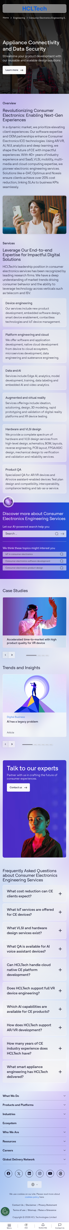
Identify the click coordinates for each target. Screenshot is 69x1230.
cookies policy (32, 1197)
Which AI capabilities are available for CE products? (28, 1009)
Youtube (50, 1173)
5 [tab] (46, 744)
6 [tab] (50, 744)
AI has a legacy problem (22, 721)
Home (6, 17)
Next (12, 655)
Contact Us (18, 1205)
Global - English (34, 1184)
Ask (26, 1228)
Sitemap (32, 1210)
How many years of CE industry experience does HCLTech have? (27, 1048)
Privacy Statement (48, 1205)
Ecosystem (9, 1123)
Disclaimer (31, 1205)
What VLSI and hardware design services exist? (27, 930)
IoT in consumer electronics (19, 554)
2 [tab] (39, 655)
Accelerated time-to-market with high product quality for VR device (31, 641)
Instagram (40, 1173)
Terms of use (19, 1210)
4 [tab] (46, 655)
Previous (6, 655)
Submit (62, 534)
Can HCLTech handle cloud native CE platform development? (29, 969)
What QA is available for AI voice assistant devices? (28, 948)
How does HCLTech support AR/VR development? (29, 1027)
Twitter (19, 1173)
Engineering (19, 17)
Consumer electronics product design (24, 567)
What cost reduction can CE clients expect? (30, 893)
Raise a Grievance (47, 1210)
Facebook (8, 1173)
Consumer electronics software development (27, 561)
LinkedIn (29, 1173)
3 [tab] (43, 655)
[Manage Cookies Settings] (5, 1211)
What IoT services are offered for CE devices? (30, 912)
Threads (60, 1173)
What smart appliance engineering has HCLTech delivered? (27, 1071)
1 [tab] (31, 655)
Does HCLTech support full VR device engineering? (31, 990)
